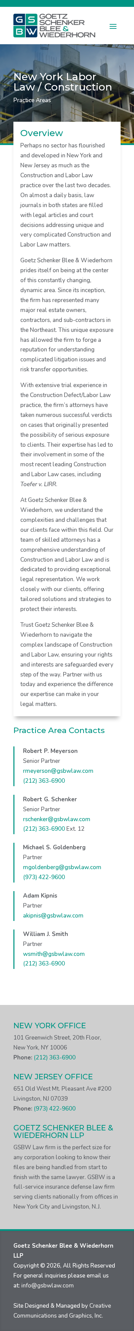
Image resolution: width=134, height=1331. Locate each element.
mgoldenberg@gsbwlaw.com (62, 867)
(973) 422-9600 (44, 877)
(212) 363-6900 (44, 781)
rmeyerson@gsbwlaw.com (58, 771)
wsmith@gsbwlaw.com (54, 954)
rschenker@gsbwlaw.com (56, 819)
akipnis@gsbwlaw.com (53, 916)
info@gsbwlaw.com (47, 1286)
